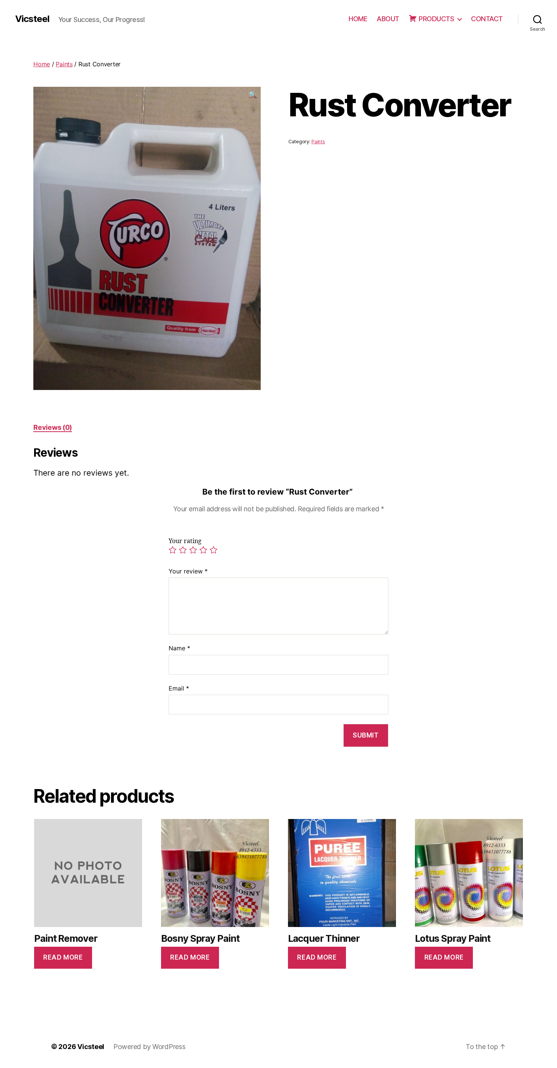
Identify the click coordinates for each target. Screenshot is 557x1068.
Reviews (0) (52, 427)
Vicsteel (32, 18)
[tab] (52, 427)
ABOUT (388, 19)
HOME (358, 19)
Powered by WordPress (149, 1047)
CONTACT (487, 19)
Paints (64, 64)
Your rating (185, 541)
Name (179, 648)
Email (179, 688)
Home (41, 64)
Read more (63, 957)
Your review (188, 571)
